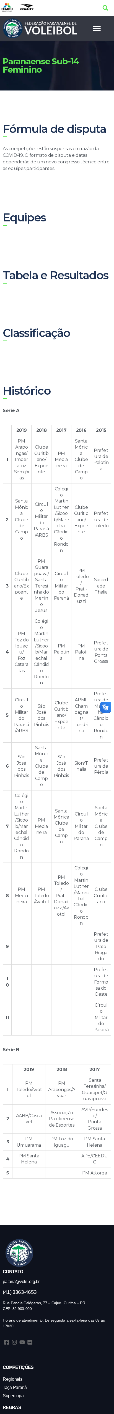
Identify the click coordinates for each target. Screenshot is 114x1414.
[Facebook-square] (7, 1342)
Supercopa (13, 1395)
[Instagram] (14, 1342)
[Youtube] (22, 1342)
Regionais (12, 1379)
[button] (105, 7)
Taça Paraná (15, 1387)
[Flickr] (30, 1342)
